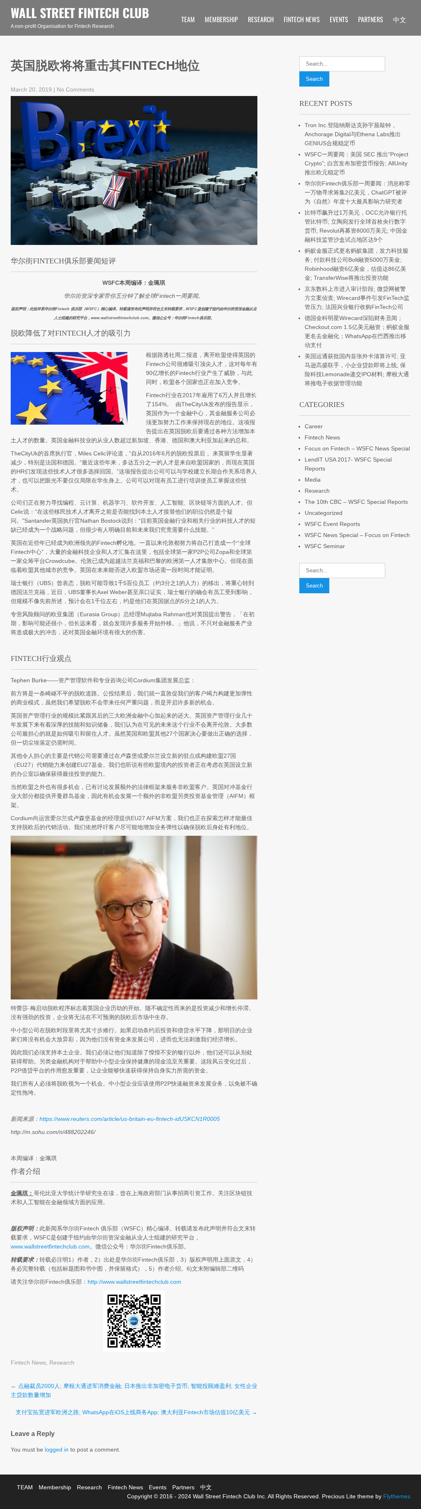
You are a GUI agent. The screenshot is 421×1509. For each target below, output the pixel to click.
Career (314, 426)
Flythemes (396, 1496)
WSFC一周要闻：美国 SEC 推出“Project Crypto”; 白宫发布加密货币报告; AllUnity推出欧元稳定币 (356, 163)
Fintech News (302, 19)
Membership (221, 19)
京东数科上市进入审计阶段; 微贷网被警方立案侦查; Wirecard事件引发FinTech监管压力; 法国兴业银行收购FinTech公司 (357, 298)
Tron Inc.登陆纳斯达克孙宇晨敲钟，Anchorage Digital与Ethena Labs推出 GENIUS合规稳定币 (353, 134)
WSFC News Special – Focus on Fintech (357, 535)
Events (339, 19)
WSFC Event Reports (332, 524)
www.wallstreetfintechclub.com (50, 1246)
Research (261, 19)
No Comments (75, 89)
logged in (57, 1449)
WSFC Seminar (325, 546)
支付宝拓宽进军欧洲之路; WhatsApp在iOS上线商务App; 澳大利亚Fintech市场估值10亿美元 (136, 1412)
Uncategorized (323, 513)
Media (313, 479)
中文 (399, 19)
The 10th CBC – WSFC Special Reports (356, 501)
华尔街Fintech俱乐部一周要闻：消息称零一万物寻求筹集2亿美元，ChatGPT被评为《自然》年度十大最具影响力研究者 (357, 192)
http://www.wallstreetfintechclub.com (134, 1281)
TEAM (188, 19)
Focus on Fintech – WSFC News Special (357, 448)
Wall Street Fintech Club (80, 12)
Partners (370, 19)
